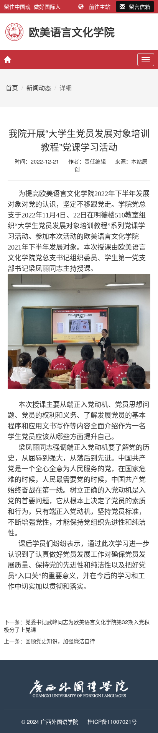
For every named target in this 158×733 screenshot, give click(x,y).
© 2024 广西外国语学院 (49, 721)
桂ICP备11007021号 (112, 721)
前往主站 (99, 6)
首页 (12, 87)
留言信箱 (139, 6)
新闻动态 (38, 87)
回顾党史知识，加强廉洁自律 (60, 641)
